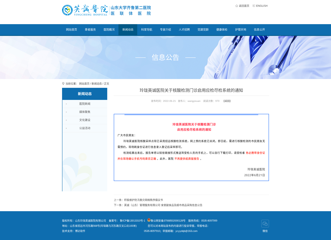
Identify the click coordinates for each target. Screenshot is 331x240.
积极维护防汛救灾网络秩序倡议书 (143, 199)
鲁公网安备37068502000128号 (168, 220)
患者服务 (90, 29)
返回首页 (244, 5)
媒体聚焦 (84, 111)
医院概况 (109, 29)
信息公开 (259, 29)
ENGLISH (262, 5)
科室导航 (146, 29)
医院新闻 (84, 103)
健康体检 (221, 29)
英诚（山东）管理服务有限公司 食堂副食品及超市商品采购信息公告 (163, 205)
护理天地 (240, 29)
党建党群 (203, 29)
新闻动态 (127, 29)
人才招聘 (184, 29)
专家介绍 (165, 29)
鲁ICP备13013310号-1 (133, 220)
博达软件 (80, 230)
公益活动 (84, 128)
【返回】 (227, 101)
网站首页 (71, 29)
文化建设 (84, 120)
